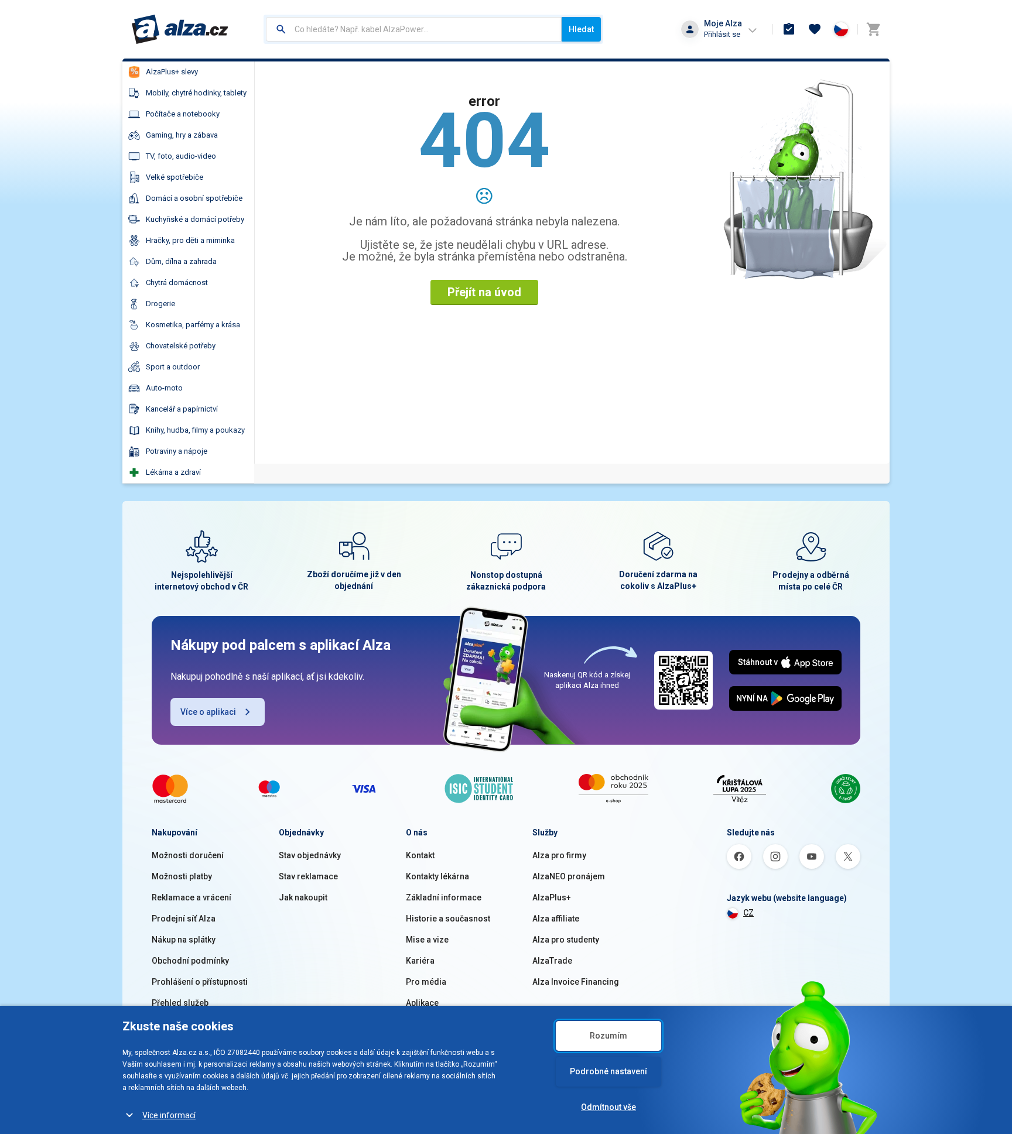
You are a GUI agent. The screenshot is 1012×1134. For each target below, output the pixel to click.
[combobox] (414, 29)
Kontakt (420, 855)
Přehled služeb (180, 1003)
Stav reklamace (308, 876)
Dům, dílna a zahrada (181, 261)
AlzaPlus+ (551, 897)
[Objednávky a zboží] (789, 29)
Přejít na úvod (484, 292)
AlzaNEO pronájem (568, 876)
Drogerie (160, 303)
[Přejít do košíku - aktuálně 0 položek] (873, 29)
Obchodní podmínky (190, 960)
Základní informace (443, 897)
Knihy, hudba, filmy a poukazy (195, 430)
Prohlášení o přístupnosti (200, 981)
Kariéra (420, 960)
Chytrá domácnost (177, 282)
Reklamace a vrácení (191, 897)
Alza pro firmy (559, 855)
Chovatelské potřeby (181, 345)
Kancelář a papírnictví (182, 409)
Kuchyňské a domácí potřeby (195, 219)
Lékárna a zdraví (173, 472)
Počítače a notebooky (183, 113)
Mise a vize (427, 939)
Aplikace (422, 1003)
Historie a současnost (448, 918)
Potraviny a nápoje (176, 451)
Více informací (169, 1115)
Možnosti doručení (188, 855)
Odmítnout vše (608, 1107)
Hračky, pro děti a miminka (190, 240)
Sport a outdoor (173, 366)
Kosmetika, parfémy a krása (193, 324)
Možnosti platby (182, 876)
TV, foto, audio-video (181, 156)
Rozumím (608, 1035)
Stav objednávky (310, 855)
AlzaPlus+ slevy (172, 71)
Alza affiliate (555, 918)
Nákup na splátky (184, 939)
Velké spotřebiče (174, 177)
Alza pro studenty (565, 939)
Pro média (426, 981)
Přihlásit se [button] (722, 34)
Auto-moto (164, 387)
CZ (748, 912)
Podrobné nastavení (608, 1071)
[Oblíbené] (815, 29)
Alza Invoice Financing (575, 981)
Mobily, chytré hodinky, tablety (196, 92)
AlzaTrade (552, 960)
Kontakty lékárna (437, 876)
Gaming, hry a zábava (182, 135)
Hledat (581, 29)
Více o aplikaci (208, 712)
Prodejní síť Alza (184, 918)
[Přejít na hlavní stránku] (180, 29)
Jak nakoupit (303, 897)
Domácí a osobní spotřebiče (194, 198)
